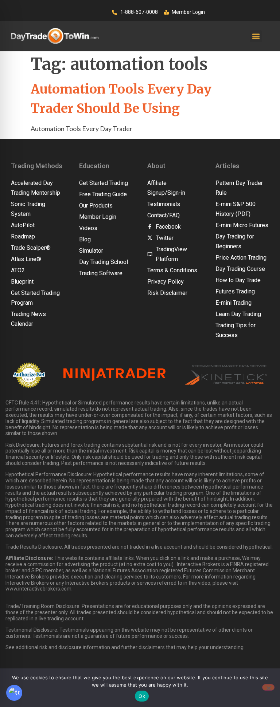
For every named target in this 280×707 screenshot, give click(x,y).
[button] (256, 36)
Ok (142, 696)
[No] (268, 687)
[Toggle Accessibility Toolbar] (14, 693)
